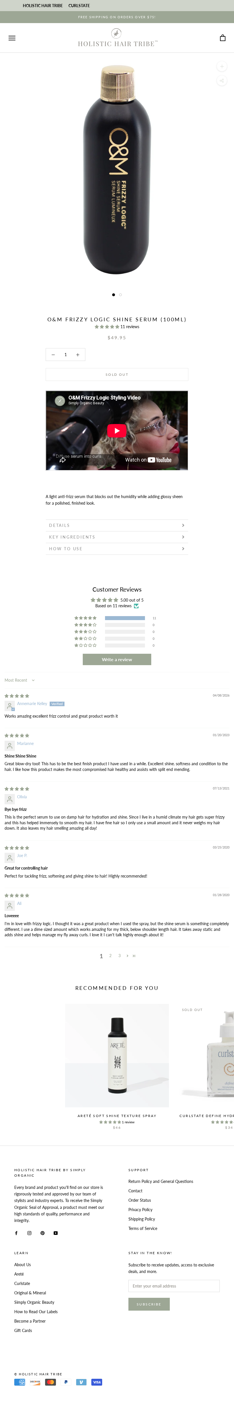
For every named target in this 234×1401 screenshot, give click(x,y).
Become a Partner (30, 1321)
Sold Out (117, 374)
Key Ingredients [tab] (72, 537)
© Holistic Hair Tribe (38, 1374)
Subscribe (149, 1304)
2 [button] (110, 955)
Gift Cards (23, 1330)
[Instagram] (29, 1232)
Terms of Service (142, 1228)
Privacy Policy (140, 1209)
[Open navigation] (12, 38)
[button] (107, 326)
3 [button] (119, 955)
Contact (135, 1190)
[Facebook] (16, 1232)
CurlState (79, 5)
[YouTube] (56, 1232)
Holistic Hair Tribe (43, 5)
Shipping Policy (141, 1219)
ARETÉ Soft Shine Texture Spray (117, 1116)
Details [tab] (59, 525)
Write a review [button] (117, 659)
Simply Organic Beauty (34, 1302)
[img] (17, 695)
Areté (19, 1274)
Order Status (139, 1200)
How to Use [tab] (66, 548)
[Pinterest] (43, 1232)
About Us (22, 1264)
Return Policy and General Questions (160, 1181)
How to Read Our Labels (36, 1311)
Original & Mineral (30, 1292)
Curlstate (22, 1283)
